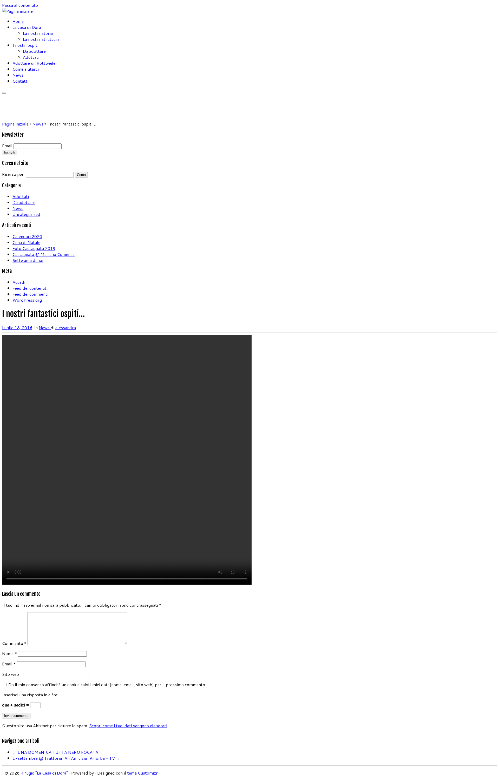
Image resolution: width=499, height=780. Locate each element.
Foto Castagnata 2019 (33, 248)
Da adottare (34, 51)
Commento (14, 643)
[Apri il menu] (4, 93)
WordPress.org (27, 300)
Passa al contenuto (20, 5)
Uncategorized (26, 214)
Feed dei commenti (30, 294)
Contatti (20, 81)
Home (18, 21)
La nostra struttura (41, 39)
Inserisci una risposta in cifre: (30, 695)
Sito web (10, 674)
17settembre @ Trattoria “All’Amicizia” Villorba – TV (66, 758)
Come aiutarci (25, 69)
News (17, 75)
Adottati (31, 57)
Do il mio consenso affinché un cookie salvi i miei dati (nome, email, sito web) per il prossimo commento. (107, 685)
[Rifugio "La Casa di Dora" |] (17, 11)
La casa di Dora (26, 27)
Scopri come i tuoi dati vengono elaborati (128, 726)
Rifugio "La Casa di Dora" (44, 773)
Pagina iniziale (15, 124)
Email (7, 146)
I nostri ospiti (25, 45)
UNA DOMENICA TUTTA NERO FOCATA (55, 752)
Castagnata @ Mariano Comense (43, 254)
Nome (9, 653)
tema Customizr (142, 773)
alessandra (65, 327)
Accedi (18, 282)
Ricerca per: (13, 174)
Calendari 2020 (27, 236)
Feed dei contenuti (30, 288)
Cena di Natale (26, 242)
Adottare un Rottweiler (34, 63)
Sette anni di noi (27, 260)
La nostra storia (38, 33)
